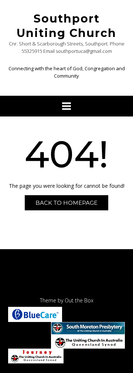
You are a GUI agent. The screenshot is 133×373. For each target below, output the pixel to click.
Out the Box (79, 300)
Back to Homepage (66, 202)
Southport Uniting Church (66, 26)
